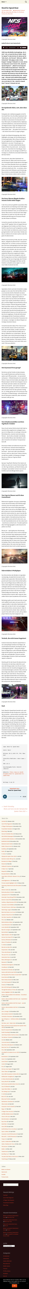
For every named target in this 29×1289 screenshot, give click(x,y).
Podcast (23, 10)
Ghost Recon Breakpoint (7, 1045)
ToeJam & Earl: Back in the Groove (10, 1156)
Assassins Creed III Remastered (9, 1134)
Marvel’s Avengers (6, 929)
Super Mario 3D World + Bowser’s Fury (11, 876)
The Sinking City (5, 1091)
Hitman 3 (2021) (5, 889)
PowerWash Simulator (7, 829)
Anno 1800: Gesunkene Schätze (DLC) (10, 1074)
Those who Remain (6, 952)
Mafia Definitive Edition (7, 922)
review (3, 14)
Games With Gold (7, 1261)
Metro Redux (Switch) (7, 979)
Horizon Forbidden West (7, 834)
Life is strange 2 (5, 1011)
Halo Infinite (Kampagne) (7, 836)
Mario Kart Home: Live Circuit (8, 912)
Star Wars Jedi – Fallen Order (9, 1023)
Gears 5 (3, 1059)
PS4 (19, 12)
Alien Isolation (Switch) (7, 1014)
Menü (3, 2)
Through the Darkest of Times (9, 989)
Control (3, 1064)
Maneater (4, 962)
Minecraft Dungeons (6, 959)
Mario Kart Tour (5, 1047)
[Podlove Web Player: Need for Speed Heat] (14, 793)
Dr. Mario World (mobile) (7, 1079)
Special (5, 1276)
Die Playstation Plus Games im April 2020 (11, 974)
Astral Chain (4, 1061)
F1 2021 (3, 854)
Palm (15, 12)
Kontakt (3, 1174)
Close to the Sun (6, 1116)
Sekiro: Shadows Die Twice (8, 1144)
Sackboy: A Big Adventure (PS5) (9, 902)
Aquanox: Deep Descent (7, 914)
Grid (3, 1040)
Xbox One (10, 14)
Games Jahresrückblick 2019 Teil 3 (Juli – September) (14, 999)
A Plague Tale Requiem (7, 826)
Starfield (4, 821)
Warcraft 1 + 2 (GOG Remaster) (9, 1136)
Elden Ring (4, 831)
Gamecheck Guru (6, 957)
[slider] (24, 47)
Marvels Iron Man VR (6, 947)
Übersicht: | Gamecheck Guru (10, 1220)
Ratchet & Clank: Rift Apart (8, 859)
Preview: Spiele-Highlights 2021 (9, 883)
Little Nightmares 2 (6, 880)
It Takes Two (5, 869)
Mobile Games (6, 1266)
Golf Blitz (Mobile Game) (7, 1114)
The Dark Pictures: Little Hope (9, 907)
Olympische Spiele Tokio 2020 (9, 856)
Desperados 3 (5, 949)
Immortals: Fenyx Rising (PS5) (9, 897)
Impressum (4, 1172)
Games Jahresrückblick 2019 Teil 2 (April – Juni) (13, 1003)
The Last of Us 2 (5, 954)
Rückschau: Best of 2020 (7, 892)
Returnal (4, 864)
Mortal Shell (4, 932)
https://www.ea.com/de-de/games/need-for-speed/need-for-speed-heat (13, 773)
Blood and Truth (5, 1099)
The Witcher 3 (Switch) (7, 1037)
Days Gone (4, 1121)
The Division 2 (5, 1146)
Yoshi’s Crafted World (7, 1141)
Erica (3, 1066)
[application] (14, 47)
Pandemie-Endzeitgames (8, 964)
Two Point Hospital (6, 982)
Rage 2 (3, 1109)
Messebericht (6, 1263)
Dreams (3, 984)
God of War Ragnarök (7, 824)
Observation (5, 1104)
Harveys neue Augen (7, 1069)
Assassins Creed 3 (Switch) (8, 1106)
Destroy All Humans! (6, 939)
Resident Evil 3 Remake (7, 969)
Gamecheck (17, 10)
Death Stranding (8, 806)
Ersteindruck (6, 1256)
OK (14, 1285)
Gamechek (8, 12)
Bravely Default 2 (6, 874)
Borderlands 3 (5, 1056)
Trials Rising (4, 1159)
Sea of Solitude (5, 1086)
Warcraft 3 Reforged (6, 987)
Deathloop (4, 849)
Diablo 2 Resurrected (7, 846)
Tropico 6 (4, 1139)
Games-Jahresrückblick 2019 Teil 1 (10, 1007)
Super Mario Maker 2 (6, 1089)
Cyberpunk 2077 (5, 894)
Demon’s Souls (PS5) (6, 899)
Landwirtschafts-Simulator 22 (8, 839)
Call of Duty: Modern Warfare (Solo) (10, 1035)
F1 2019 (3, 1094)
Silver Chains (5, 1071)
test (6, 14)
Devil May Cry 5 (5, 1154)
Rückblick (5, 1273)
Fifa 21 (3, 919)
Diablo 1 (3, 1149)
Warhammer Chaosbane (7, 1101)
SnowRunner (5, 967)
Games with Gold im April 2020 (9, 972)
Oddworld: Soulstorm (7, 866)
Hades (3, 851)
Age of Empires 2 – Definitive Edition (10, 1019)
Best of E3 (4, 1096)
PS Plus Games (6, 1271)
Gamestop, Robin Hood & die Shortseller (11, 885)
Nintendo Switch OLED (7, 844)
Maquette (4, 871)
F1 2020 (3, 944)
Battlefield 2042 (5, 841)
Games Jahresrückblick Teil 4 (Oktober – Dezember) (14, 994)
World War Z (4, 1124)
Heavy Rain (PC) (5, 1081)
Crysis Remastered (6, 924)
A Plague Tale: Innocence (7, 1111)
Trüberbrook (5, 1151)
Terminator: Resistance (7, 1016)
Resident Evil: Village (6, 861)
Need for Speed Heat (7, 1030)
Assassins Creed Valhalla (7, 904)
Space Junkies (5, 1131)
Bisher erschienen (6, 1169)
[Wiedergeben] (4, 47)
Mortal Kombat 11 (6, 1119)
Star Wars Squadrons (7, 917)
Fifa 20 (3, 1050)
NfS (12, 12)
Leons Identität (5, 927)
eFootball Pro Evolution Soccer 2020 (10, 1052)
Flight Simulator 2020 (7, 934)
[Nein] (27, 1283)
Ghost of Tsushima (6, 942)
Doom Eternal (5, 977)
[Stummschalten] (21, 47)
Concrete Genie (5, 1042)
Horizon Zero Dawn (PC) (7, 937)
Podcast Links (5, 1177)
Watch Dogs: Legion (6, 909)
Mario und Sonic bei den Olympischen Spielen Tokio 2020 (15, 810)
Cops (4, 12)
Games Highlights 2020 (7, 992)
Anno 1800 (4, 1126)
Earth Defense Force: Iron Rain (9, 1129)
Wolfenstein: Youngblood (8, 1076)
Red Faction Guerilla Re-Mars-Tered (10, 1084)
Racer (22, 12)
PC (17, 12)
